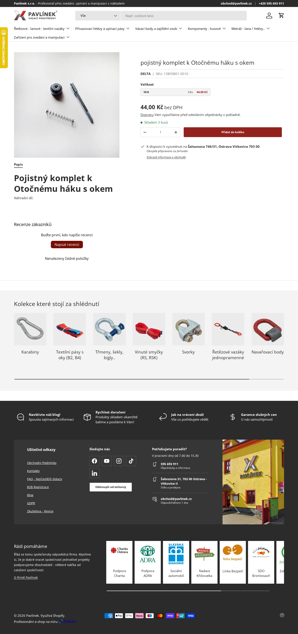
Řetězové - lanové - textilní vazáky (39, 28)
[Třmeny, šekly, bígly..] (109, 329)
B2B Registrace (38, 487)
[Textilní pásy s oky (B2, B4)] (69, 329)
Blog (30, 495)
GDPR (31, 503)
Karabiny (30, 352)
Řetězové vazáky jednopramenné (228, 354)
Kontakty (33, 471)
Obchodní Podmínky (42, 463)
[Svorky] (188, 329)
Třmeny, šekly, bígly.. (109, 354)
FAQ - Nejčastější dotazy (44, 479)
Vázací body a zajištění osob (156, 28)
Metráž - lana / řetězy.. (248, 28)
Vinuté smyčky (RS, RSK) (149, 354)
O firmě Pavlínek (26, 577)
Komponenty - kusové (204, 28)
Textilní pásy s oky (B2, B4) (70, 354)
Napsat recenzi (67, 244)
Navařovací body (268, 352)
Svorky (188, 352)
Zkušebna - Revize (40, 511)
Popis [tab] (18, 164)
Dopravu (147, 114)
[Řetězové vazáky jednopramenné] (228, 329)
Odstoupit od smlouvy (110, 487)
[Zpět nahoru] (239, 618)
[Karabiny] (30, 329)
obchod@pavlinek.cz (236, 3)
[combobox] (161, 15)
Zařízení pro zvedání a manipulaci (39, 37)
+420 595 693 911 (271, 3)
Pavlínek (32, 615)
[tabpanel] (67, 187)
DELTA (145, 73)
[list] (67, 105)
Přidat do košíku (232, 132)
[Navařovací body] (268, 329)
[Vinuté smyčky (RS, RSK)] (149, 329)
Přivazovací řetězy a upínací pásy (100, 28)
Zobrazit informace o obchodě (166, 157)
